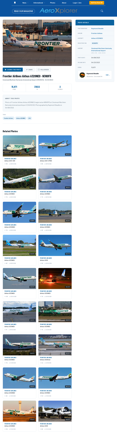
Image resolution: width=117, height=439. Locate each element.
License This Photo (13, 69)
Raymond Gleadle (97, 28)
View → (108, 75)
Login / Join (77, 3)
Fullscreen (43, 69)
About (64, 3)
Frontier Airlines (8, 118)
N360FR (95, 43)
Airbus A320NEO (20, 118)
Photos (52, 3)
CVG (29, 118)
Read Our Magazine (23, 11)
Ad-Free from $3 (96, 3)
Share (29, 69)
